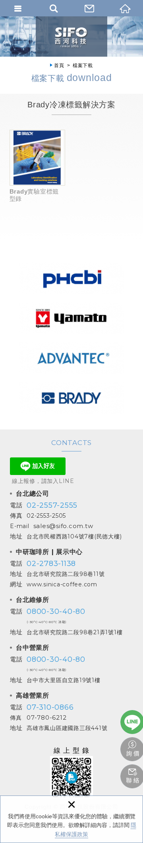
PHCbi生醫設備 (71, 278)
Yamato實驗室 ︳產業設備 (71, 318)
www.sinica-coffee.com (62, 584)
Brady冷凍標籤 (71, 398)
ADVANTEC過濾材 (71, 358)
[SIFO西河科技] (71, 36)
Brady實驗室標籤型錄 (37, 166)
